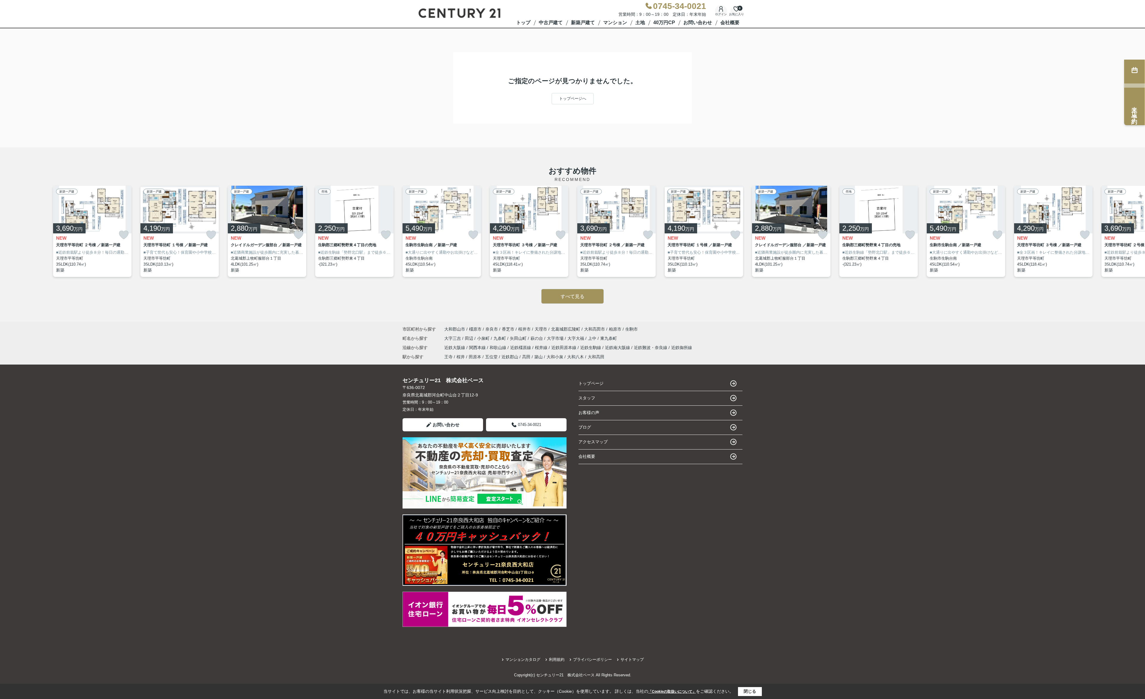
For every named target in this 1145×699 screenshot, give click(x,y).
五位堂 (491, 356)
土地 (640, 22)
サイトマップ (632, 659)
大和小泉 (555, 356)
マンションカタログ (522, 659)
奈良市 (491, 329)
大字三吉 (453, 338)
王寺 (448, 356)
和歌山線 (498, 347)
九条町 (500, 338)
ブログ (584, 427)
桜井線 (542, 347)
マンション (615, 22)
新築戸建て (583, 22)
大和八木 (575, 356)
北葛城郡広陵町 (565, 329)
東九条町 (608, 338)
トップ (523, 22)
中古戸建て (551, 22)
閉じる (750, 691)
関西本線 (478, 347)
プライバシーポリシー (592, 659)
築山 (538, 356)
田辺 (469, 338)
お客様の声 (588, 412)
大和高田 (596, 356)
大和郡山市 (454, 329)
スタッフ (586, 398)
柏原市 (615, 329)
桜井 (461, 356)
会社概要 (729, 22)
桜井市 (524, 329)
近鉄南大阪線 (618, 347)
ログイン (721, 14)
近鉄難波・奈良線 (651, 347)
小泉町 (484, 338)
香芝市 (508, 329)
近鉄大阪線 (455, 347)
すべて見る (572, 296)
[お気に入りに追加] (124, 235)
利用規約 (556, 659)
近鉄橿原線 (521, 347)
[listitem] (441, 231)
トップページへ (572, 98)
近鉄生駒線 (591, 347)
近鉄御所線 (681, 347)
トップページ (591, 383)
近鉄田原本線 (564, 347)
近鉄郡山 (510, 356)
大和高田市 (594, 329)
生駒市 (631, 329)
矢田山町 (519, 338)
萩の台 (537, 338)
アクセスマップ (593, 441)
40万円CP (664, 22)
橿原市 (475, 329)
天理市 (541, 329)
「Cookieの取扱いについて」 (672, 691)
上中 (593, 338)
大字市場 (556, 338)
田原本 (475, 356)
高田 (526, 356)
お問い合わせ (697, 22)
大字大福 (576, 338)
